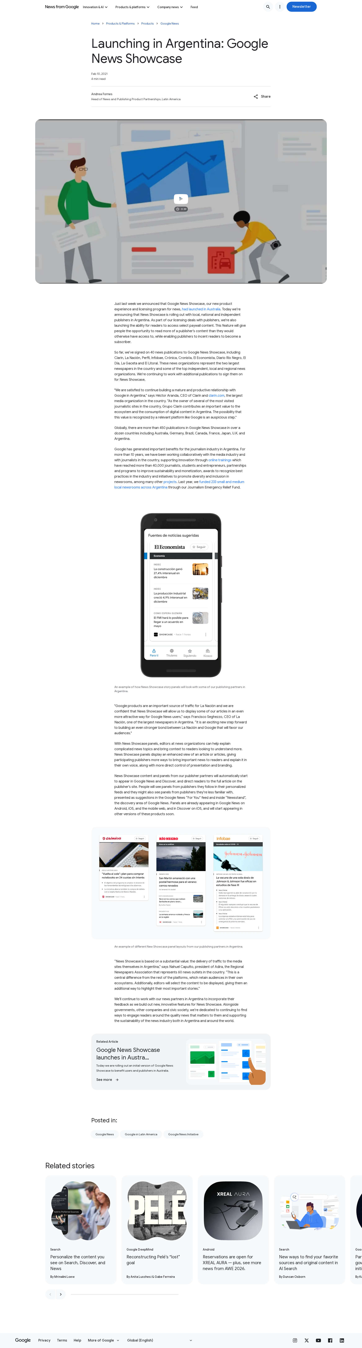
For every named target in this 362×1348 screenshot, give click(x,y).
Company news (168, 7)
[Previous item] (50, 1294)
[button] (302, 7)
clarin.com (216, 396)
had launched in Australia (201, 309)
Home (95, 23)
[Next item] (61, 1294)
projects (170, 482)
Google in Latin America (141, 1134)
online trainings (219, 460)
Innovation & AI (93, 7)
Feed (194, 7)
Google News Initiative (183, 1134)
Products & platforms (130, 7)
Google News (169, 23)
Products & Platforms (120, 23)
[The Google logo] (23, 1340)
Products (147, 23)
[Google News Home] (62, 7)
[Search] (268, 7)
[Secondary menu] (280, 7)
